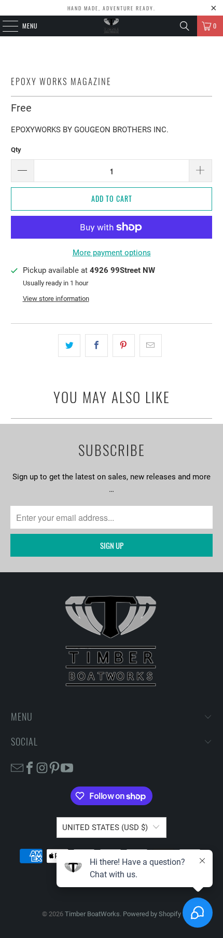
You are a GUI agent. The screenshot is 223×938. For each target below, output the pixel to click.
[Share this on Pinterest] (124, 345)
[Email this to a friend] (151, 345)
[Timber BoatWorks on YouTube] (67, 767)
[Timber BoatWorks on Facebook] (29, 767)
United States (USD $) (105, 827)
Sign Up (111, 545)
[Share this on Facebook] (96, 345)
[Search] (184, 26)
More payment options (112, 252)
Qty (16, 150)
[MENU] (4, 26)
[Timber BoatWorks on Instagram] (42, 767)
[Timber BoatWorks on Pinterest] (54, 767)
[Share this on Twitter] (69, 345)
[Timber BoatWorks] (112, 26)
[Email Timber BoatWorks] (17, 767)
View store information (56, 298)
